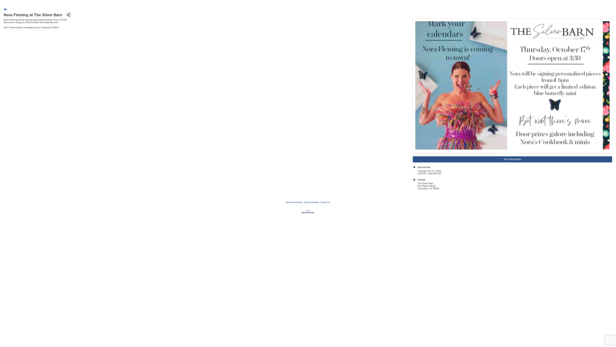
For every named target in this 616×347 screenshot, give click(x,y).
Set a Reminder (512, 159)
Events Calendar (311, 202)
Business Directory (294, 202)
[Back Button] (5, 9)
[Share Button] (68, 14)
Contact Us (325, 202)
